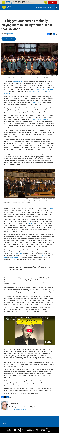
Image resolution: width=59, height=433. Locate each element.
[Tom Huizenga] (4, 405)
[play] (4, 7)
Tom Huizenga (9, 33)
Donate (53, 2)
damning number (17, 81)
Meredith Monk (14, 257)
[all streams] (57, 7)
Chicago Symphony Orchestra (44, 89)
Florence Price (35, 102)
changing (51, 208)
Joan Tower (44, 255)
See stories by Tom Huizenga (18, 409)
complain (19, 254)
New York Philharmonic (35, 91)
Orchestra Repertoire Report (40, 119)
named (30, 223)
